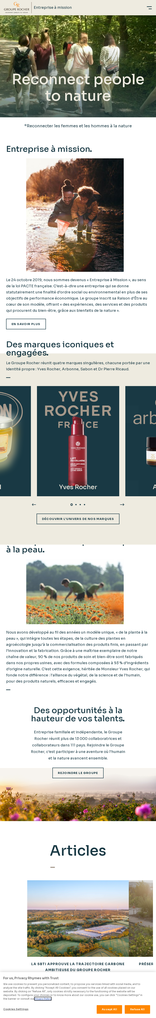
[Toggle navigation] (149, 7)
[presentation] (34, 504)
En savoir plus (26, 324)
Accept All (109, 1009)
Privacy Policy (43, 998)
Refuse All (137, 1009)
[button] (71, 504)
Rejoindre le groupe (78, 773)
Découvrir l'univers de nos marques (78, 519)
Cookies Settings (15, 1009)
